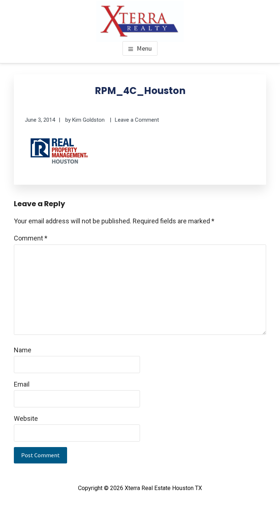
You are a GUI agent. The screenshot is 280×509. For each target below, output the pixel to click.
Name (22, 350)
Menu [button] (144, 48)
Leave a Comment (137, 120)
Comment (30, 238)
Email (22, 384)
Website (26, 418)
